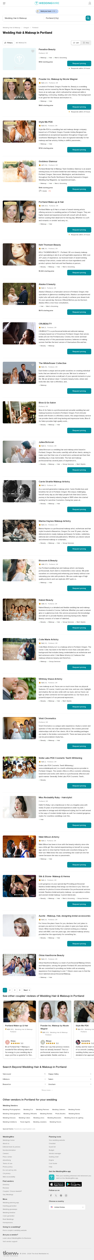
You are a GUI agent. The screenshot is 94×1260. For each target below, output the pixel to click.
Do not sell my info (10, 1170)
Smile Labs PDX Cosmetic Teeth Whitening (60, 758)
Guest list (52, 1147)
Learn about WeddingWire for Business (17, 1238)
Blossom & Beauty (48, 560)
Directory (6, 1185)
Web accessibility (9, 1177)
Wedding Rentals (46, 1114)
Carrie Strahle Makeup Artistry (54, 481)
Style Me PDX (46, 122)
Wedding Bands (74, 1114)
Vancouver (7, 1074)
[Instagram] (66, 1195)
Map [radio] (87, 43)
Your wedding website (57, 1140)
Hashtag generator (10, 1206)
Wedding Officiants (30, 1114)
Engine (51, 1160)
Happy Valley (53, 1074)
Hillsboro (6, 1079)
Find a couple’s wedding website (15, 1230)
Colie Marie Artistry (48, 639)
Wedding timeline (9, 1213)
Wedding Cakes (24, 1118)
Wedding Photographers (11, 1110)
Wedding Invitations (10, 1122)
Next (26, 990)
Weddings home (9, 1140)
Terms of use (7, 1163)
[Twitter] (56, 1195)
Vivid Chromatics (47, 718)
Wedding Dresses (9, 1118)
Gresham (51, 1084)
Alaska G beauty (47, 284)
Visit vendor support (10, 1241)
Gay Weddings (8, 1195)
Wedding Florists (74, 1110)
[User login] (90, 3)
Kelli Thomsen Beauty (50, 244)
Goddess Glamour (48, 161)
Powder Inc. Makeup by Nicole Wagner (58, 79)
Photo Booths (60, 1114)
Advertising (7, 1160)
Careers (6, 1153)
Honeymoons (8, 1223)
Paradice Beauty (47, 49)
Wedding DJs (28, 1110)
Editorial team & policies (11, 1147)
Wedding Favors (55, 1122)
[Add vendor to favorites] (32, 51)
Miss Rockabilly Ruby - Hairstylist (55, 797)
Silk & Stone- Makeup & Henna (54, 876)
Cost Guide (53, 1163)
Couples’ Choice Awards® (12, 1191)
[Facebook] (51, 1195)
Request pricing (79, 63)
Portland (35, 28)
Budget (51, 1150)
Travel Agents (25, 1122)
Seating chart (53, 1157)
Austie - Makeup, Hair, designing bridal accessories (64, 916)
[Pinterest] (61, 1195)
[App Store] (57, 1186)
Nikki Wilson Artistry (49, 837)
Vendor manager (55, 1153)
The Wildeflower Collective (52, 363)
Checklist (52, 1143)
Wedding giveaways (10, 1209)
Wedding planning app (11, 1203)
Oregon (27, 28)
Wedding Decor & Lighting (73, 1118)
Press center (7, 1157)
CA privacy (6, 1173)
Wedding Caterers (58, 1110)
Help (50, 1167)
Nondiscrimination (9, 1150)
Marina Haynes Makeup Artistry (55, 521)
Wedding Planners (42, 1110)
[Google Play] (74, 1186)
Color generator (8, 1216)
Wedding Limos (38, 1118)
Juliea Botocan (46, 442)
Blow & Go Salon (47, 402)
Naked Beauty (46, 600)
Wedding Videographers (11, 1114)
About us (6, 1143)
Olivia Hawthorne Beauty (51, 955)
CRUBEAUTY (45, 323)
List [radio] (77, 43)
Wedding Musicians (54, 1118)
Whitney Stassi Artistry (50, 679)
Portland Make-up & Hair (51, 202)
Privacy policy (7, 1167)
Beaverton (7, 1084)
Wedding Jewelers (40, 1122)
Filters (10, 43)
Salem (50, 1079)
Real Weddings (8, 1219)
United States (59, 1207)
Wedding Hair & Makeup (12, 28)
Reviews (6, 1188)
